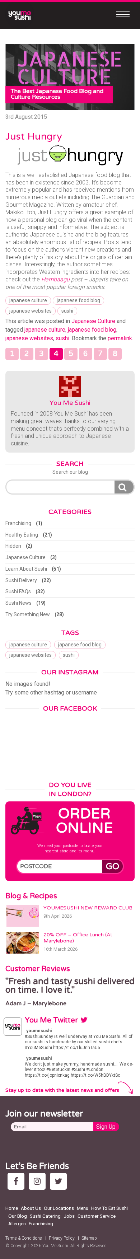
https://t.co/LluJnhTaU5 (76, 1047)
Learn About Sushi (26, 569)
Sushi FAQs (18, 591)
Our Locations (59, 1208)
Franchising (18, 523)
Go (112, 866)
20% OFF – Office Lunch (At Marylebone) (77, 938)
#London (94, 1069)
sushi (67, 311)
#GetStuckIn (58, 1069)
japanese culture (28, 300)
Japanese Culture (93, 321)
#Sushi (78, 1069)
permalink (120, 338)
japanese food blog (78, 300)
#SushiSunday (39, 1036)
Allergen (17, 1223)
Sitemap (89, 1238)
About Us (31, 1208)
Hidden (13, 546)
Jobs (69, 1216)
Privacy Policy (62, 1238)
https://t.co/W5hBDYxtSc (95, 1075)
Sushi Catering (45, 1216)
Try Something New (27, 614)
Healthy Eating (21, 535)
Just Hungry (33, 136)
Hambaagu (55, 279)
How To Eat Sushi (109, 1208)
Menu (82, 1208)
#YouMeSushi (38, 1047)
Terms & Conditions (23, 1238)
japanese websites (30, 311)
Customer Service (97, 1216)
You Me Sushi (70, 403)
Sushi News (18, 603)
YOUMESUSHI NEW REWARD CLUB (87, 908)
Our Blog (17, 1216)
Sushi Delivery (21, 580)
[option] (70, 992)
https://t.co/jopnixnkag (47, 1075)
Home (11, 1208)
